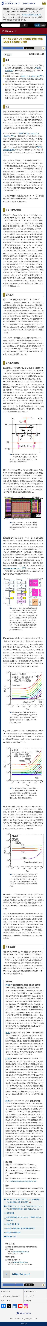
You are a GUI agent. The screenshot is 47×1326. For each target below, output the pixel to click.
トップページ (6, 1291)
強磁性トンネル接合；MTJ (32, 76)
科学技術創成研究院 (13, 1232)
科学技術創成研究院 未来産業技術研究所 (20, 1228)
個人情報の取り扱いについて (11, 1296)
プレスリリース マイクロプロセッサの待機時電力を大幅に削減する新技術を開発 (23, 1200)
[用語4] (8, 1101)
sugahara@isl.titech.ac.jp (21, 1251)
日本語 (37, 25)
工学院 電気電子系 (12, 1224)
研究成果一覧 (11, 1236)
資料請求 (28, 1300)
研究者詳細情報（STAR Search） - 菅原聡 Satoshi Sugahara (23, 1218)
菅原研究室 (10, 1213)
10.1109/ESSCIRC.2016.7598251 (22, 1181)
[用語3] (8, 1058)
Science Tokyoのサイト (30, 14)
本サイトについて (31, 1291)
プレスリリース (7, 1300)
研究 (8, 55)
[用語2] (8, 1033)
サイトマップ (30, 1296)
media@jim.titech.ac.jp (20, 1262)
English (43, 25)
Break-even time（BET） (15, 568)
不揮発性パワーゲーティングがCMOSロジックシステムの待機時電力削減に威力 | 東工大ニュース (24, 1207)
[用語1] (8, 985)
